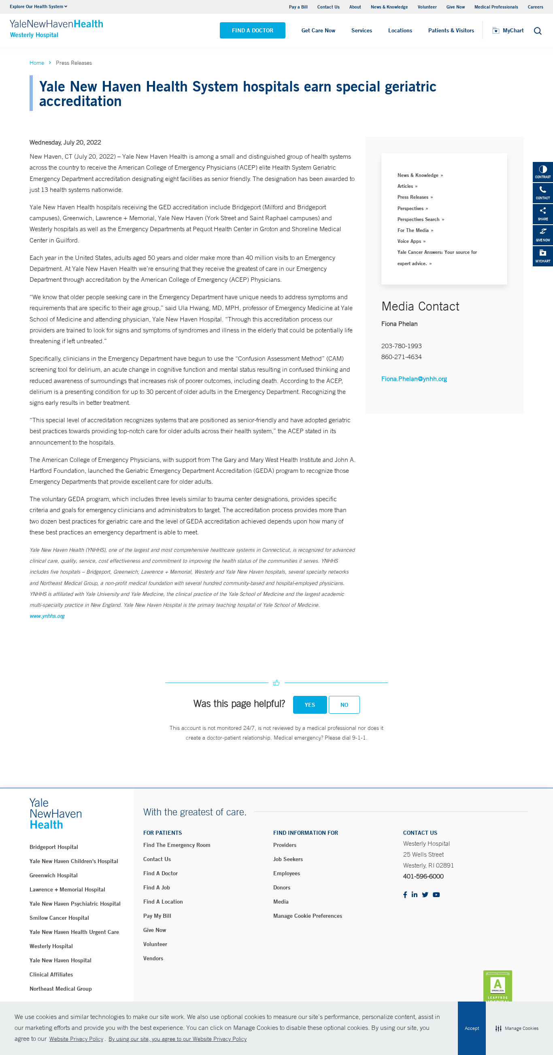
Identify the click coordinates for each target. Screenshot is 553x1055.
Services (361, 30)
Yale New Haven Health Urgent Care (74, 932)
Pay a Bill (298, 7)
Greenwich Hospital (54, 875)
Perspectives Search (419, 219)
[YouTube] (436, 895)
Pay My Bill (157, 915)
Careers (535, 7)
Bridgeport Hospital (54, 847)
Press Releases (413, 197)
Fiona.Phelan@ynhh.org (414, 378)
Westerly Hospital (51, 946)
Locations (400, 30)
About (355, 7)
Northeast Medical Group (61, 988)
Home (37, 63)
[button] (517, 1028)
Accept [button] (472, 1028)
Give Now (456, 7)
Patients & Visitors (451, 30)
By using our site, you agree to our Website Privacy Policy (177, 1038)
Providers (284, 845)
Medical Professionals (496, 7)
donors (281, 887)
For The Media (413, 230)
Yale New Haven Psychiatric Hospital (75, 903)
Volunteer (427, 7)
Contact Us (328, 7)
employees (286, 873)
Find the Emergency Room (177, 845)
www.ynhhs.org (47, 616)
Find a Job (156, 887)
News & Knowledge (389, 7)
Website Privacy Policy (76, 1038)
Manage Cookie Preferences (307, 915)
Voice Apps (409, 241)
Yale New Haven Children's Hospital (74, 861)
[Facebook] (405, 895)
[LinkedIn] (414, 895)
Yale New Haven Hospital (60, 960)
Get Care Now (318, 30)
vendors (153, 958)
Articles (405, 186)
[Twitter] (425, 895)
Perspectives (410, 208)
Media (281, 901)
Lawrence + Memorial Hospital (67, 889)
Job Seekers (288, 859)
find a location (163, 901)
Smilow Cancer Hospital (59, 917)
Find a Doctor (252, 30)
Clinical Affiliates (51, 974)
